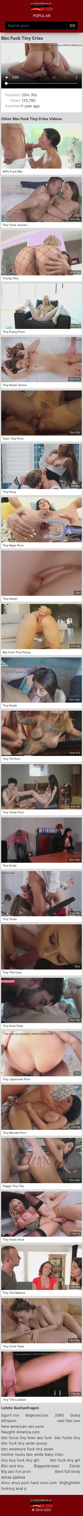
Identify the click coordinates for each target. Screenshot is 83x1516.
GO (72, 25)
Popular (41, 15)
